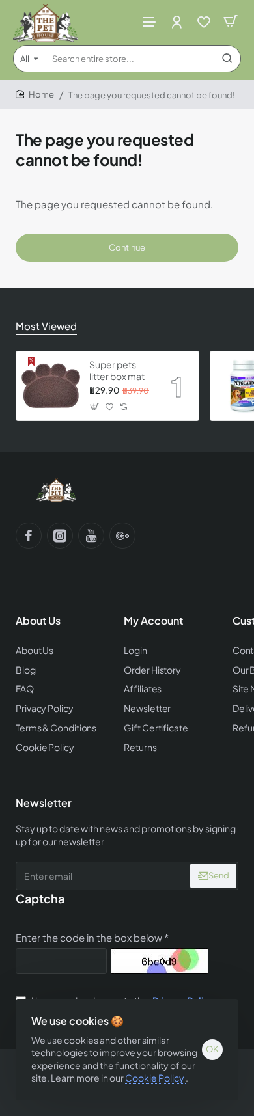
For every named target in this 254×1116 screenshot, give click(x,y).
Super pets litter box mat (117, 370)
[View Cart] (231, 21)
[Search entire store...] (227, 59)
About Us (38, 620)
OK (212, 1049)
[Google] (122, 536)
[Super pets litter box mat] (50, 386)
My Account (153, 620)
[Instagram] (60, 536)
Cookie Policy (155, 1077)
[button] (95, 406)
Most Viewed (46, 326)
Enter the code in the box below (89, 937)
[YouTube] (91, 536)
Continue (127, 247)
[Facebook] (29, 536)
